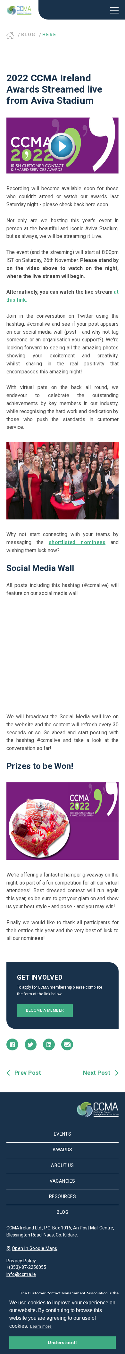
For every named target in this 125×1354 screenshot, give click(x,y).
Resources (62, 1196)
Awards (62, 1149)
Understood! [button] (62, 1342)
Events (62, 1134)
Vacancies (62, 1181)
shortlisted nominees (77, 542)
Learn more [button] (41, 1326)
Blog (28, 34)
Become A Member (45, 1010)
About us (62, 1165)
